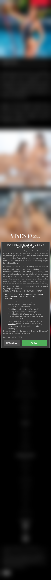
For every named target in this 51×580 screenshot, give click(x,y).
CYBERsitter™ (8, 291)
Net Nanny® (20, 291)
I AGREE (33, 343)
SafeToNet (31, 291)
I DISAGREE (11, 343)
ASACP (39, 291)
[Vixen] (26, 237)
